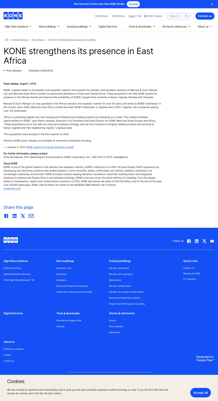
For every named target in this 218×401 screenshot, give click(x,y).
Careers (7, 355)
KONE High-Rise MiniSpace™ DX (19, 280)
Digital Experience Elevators (17, 274)
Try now (133, 4)
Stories (112, 320)
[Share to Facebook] (6, 215)
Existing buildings (120, 261)
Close (212, 4)
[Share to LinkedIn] (14, 215)
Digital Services (13, 313)
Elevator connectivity (119, 268)
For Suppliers (189, 279)
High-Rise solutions (16, 261)
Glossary (60, 326)
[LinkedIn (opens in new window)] (196, 240)
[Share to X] (23, 215)
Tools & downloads (68, 313)
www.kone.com (12, 188)
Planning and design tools (68, 320)
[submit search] (186, 16)
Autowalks (61, 280)
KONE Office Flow (12, 268)
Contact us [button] (205, 16)
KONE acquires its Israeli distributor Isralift (50, 147)
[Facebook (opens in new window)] (189, 240)
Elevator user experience (121, 274)
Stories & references (20, 40)
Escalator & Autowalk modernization (126, 292)
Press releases (38, 40)
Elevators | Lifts (63, 268)
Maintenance (115, 280)
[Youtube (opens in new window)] (212, 240)
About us (9, 341)
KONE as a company (14, 349)
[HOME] (6, 39)
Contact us (9, 361)
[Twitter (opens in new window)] (204, 240)
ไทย (139, 16)
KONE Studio (101, 16)
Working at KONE (191, 273)
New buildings (65, 261)
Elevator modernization (120, 286)
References (114, 332)
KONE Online (118, 16)
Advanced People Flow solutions (72, 286)
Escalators (61, 274)
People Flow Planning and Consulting (74, 292)
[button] (19, 26)
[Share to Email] (31, 215)
